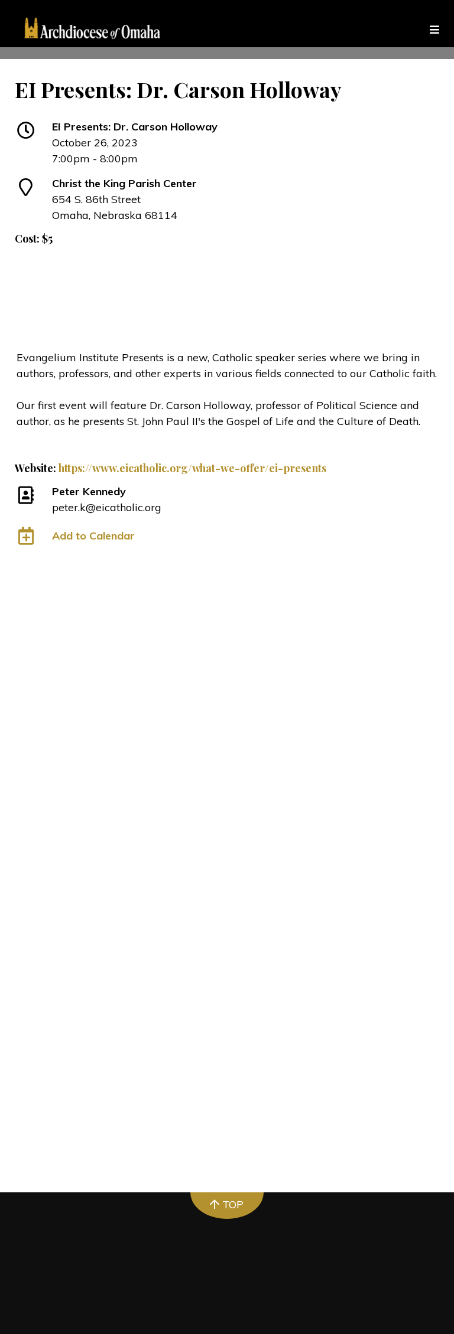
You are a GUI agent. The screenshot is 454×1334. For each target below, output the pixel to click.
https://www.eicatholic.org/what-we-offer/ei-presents (192, 468)
